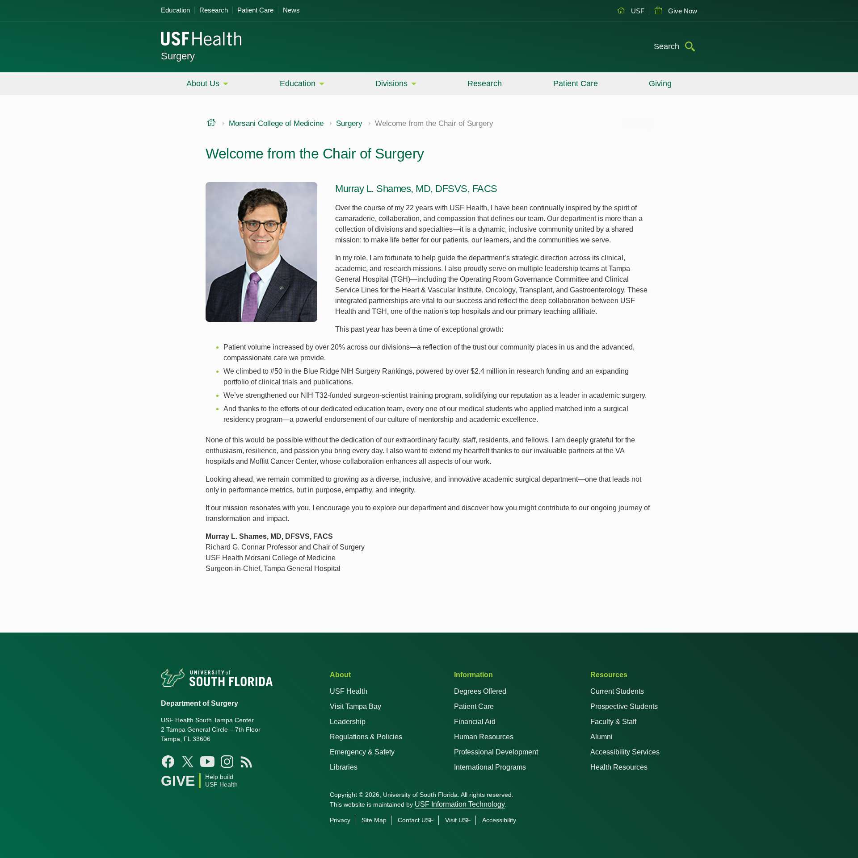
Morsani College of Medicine (276, 124)
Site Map (374, 820)
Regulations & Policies (366, 737)
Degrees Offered (480, 691)
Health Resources (619, 767)
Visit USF (458, 820)
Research (213, 10)
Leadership (348, 721)
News (291, 10)
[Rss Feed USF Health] (247, 761)
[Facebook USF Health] (168, 761)
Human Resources (483, 737)
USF (636, 11)
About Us (202, 83)
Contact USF (416, 820)
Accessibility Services (625, 752)
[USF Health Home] (201, 40)
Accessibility (499, 820)
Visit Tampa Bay (355, 706)
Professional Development (496, 752)
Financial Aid (475, 721)
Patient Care (255, 10)
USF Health (348, 691)
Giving (660, 83)
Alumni (601, 737)
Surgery (178, 56)
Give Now (681, 11)
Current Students (617, 691)
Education (175, 10)
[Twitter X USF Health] (188, 761)
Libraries (344, 767)
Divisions (391, 83)
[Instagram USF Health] (227, 761)
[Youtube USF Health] (207, 761)
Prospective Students (624, 706)
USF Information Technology (460, 804)
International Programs (490, 767)
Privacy (340, 820)
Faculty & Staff (613, 721)
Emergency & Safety (362, 752)
